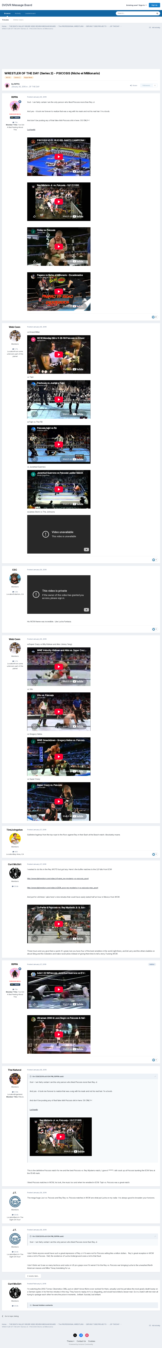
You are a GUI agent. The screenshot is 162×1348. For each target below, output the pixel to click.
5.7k (16, 349)
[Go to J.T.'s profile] (15, 1201)
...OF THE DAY (33, 87)
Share (134, 85)
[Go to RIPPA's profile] (7, 85)
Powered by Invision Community (81, 1344)
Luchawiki (31, 130)
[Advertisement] (48, 51)
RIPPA (17, 84)
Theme (70, 1341)
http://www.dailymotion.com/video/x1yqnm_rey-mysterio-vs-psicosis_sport (58, 878)
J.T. (15, 1192)
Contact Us (81, 1341)
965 (16, 852)
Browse (7, 13)
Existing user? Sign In (136, 5)
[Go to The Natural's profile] (15, 1078)
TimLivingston (14, 829)
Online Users (18, 20)
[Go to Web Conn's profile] (15, 336)
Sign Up (154, 5)
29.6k (16, 1215)
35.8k (16, 886)
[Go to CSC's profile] (15, 578)
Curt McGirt (14, 864)
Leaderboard (30, 13)
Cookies (91, 1341)
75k (16, 122)
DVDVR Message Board (17, 5)
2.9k (16, 592)
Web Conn (14, 327)
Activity (18, 13)
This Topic (147, 13)
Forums (5, 20)
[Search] (157, 13)
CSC (14, 569)
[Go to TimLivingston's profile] (15, 838)
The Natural (14, 1070)
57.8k (16, 1092)
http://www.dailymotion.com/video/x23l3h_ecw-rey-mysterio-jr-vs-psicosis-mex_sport (62, 888)
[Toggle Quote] (31, 1076)
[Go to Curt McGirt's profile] (15, 873)
